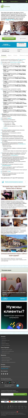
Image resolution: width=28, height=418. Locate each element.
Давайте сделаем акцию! (7, 349)
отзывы (9, 171)
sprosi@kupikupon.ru (5, 366)
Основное (3, 55)
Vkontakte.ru (3, 374)
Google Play (12, 382)
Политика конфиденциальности (8, 362)
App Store (4, 382)
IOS (19, 59)
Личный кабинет (26, 1)
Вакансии (4, 342)
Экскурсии (5, 128)
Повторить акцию (9, 38)
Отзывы (15, 55)
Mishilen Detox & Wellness (15, 62)
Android (23, 59)
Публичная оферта (6, 360)
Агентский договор (6, 357)
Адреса (9, 55)
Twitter (5, 374)
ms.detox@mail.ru (22, 143)
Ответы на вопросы (6, 345)
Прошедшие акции (6, 353)
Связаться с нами (4, 368)
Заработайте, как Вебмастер (8, 351)
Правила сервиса (5, 343)
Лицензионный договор (7, 359)
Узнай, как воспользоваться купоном (14, 182)
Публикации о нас (5, 340)
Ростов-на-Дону (14, 1)
